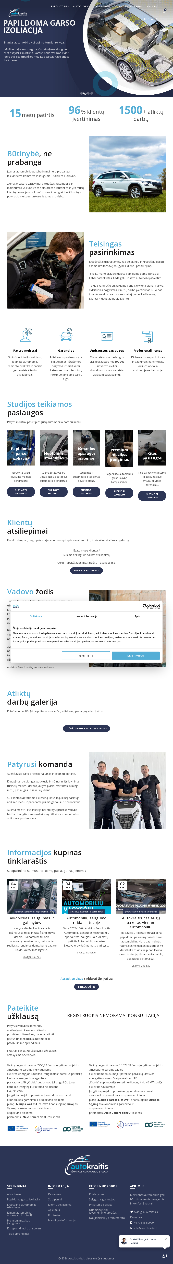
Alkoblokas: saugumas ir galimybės (32, 920)
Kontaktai (151, 19)
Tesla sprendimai (18, 1234)
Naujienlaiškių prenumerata (107, 1218)
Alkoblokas (81, 6)
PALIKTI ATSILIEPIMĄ (86, 570)
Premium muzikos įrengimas (18, 1222)
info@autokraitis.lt (145, 1228)
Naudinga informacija (62, 1220)
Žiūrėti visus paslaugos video (86, 728)
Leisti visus (135, 655)
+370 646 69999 (144, 1223)
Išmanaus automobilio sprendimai (31, 911)
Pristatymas (96, 1194)
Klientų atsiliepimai (129, 6)
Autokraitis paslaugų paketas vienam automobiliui (141, 922)
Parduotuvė (59, 6)
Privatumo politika (100, 1205)
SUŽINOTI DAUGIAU (21, 491)
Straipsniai (55, 1199)
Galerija (152, 6)
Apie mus (54, 1210)
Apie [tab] (137, 616)
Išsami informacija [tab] (86, 616)
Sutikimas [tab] (36, 616)
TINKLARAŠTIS (86, 986)
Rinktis (84, 655)
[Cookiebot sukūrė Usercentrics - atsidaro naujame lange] (145, 606)
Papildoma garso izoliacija (23, 1199)
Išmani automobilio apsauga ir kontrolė (19, 1214)
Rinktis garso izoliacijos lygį (25, 71)
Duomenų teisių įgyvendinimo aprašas (103, 1211)
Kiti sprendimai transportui (24, 1228)
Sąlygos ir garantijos (102, 1199)
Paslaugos (54, 1194)
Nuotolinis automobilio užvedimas (21, 1206)
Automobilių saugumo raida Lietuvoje (86, 920)
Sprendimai (102, 6)
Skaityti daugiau (32, 956)
